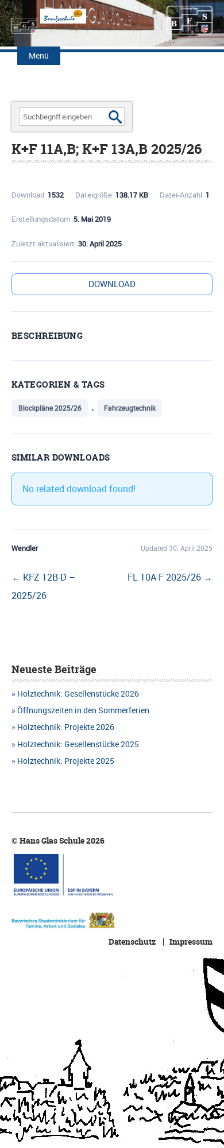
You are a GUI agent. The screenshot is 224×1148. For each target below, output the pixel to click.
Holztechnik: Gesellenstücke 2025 (78, 744)
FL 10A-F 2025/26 (170, 577)
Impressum (191, 942)
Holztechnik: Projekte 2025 (65, 760)
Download (112, 283)
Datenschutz (132, 942)
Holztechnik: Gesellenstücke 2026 (78, 693)
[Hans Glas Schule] (24, 20)
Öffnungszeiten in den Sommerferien (83, 710)
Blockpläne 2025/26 (50, 407)
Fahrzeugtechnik (130, 407)
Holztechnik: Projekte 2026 (65, 726)
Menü (39, 55)
